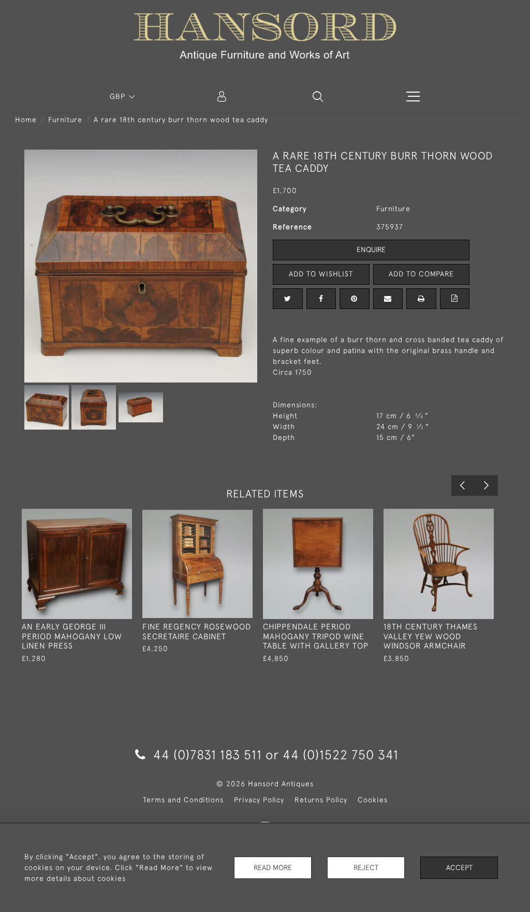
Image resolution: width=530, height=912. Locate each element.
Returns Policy (321, 800)
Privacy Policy (259, 800)
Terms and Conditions (183, 800)
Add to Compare (421, 274)
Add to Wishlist (321, 274)
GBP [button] (119, 96)
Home (26, 119)
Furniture (65, 119)
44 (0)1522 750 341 (341, 754)
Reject (366, 867)
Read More (273, 867)
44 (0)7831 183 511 (208, 754)
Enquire (371, 249)
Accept (459, 867)
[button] (318, 96)
